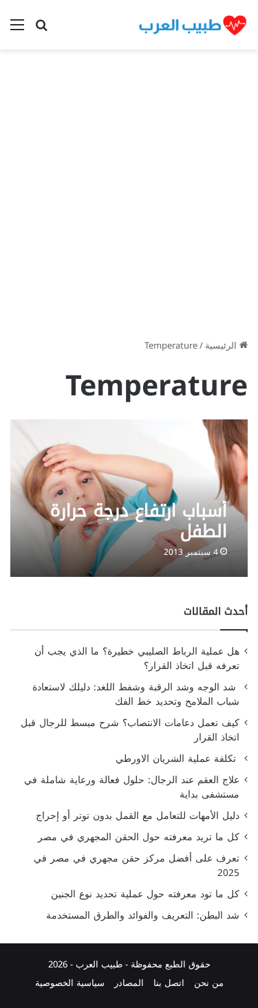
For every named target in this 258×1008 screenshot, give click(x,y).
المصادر (129, 982)
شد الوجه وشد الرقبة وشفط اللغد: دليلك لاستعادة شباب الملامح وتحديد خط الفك (135, 694)
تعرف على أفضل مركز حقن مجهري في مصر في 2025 (136, 865)
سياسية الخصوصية (70, 982)
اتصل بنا (168, 982)
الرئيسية (222, 345)
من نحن (209, 982)
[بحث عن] (41, 29)
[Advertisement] (129, 199)
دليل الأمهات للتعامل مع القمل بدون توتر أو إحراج (137, 815)
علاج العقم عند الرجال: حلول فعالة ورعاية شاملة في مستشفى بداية (131, 787)
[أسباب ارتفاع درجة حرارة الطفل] (128, 498)
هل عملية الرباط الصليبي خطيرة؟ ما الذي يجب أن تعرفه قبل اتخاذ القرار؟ (136, 659)
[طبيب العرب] (193, 25)
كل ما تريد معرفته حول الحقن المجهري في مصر (138, 837)
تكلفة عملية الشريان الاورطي (177, 758)
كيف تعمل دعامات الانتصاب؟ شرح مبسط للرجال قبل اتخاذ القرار (130, 730)
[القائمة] (17, 29)
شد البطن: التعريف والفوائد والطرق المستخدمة (142, 915)
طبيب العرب (99, 964)
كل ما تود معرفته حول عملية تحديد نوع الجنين (145, 894)
